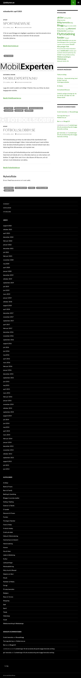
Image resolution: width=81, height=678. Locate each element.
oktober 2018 (7, 302)
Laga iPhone (9, 110)
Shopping (6, 601)
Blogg (60, 25)
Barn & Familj (7, 490)
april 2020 (6, 267)
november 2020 (8, 260)
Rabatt (68, 48)
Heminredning (8, 544)
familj (68, 31)
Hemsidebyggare (61, 42)
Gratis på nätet (72, 40)
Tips (75, 52)
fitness (72, 31)
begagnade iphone (21, 108)
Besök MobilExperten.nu (12, 98)
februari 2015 (7, 397)
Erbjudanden (62, 31)
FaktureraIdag (61, 74)
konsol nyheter (65, 44)
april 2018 (6, 309)
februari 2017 (7, 328)
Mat (67, 46)
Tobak (5, 612)
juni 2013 (6, 469)
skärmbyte (29, 110)
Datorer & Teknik (9, 74)
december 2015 (8, 374)
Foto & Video (7, 525)
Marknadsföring (8, 566)
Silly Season (9, 55)
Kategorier (7, 208)
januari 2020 (7, 271)
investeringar (72, 42)
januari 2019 (7, 298)
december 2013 (8, 446)
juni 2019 (6, 290)
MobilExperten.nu (20, 78)
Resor (58, 50)
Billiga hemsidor (61, 20)
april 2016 (6, 359)
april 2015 (6, 389)
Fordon (5, 517)
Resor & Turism (8, 597)
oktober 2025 (7, 229)
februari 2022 (7, 241)
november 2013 (8, 450)
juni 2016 (6, 351)
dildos (62, 28)
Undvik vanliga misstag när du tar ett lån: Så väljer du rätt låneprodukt (67, 95)
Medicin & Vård (8, 574)
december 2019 (8, 275)
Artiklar (5, 483)
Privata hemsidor (61, 48)
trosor (59, 55)
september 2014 (8, 412)
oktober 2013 (7, 454)
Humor (5, 547)
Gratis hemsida (62, 40)
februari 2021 (7, 256)
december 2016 (8, 332)
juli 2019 (6, 286)
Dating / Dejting (8, 502)
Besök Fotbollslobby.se (11, 167)
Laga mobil (19, 110)
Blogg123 (67, 121)
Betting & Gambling (9, 494)
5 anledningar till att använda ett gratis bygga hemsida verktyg (67, 127)
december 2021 (8, 248)
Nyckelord (7, 211)
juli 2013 (6, 465)
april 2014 (6, 431)
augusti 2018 (7, 305)
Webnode (59, 61)
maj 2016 (6, 355)
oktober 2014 (7, 408)
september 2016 (8, 340)
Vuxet (5, 620)
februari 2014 (7, 438)
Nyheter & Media (8, 582)
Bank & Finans (7, 486)
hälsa (67, 42)
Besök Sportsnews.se (10, 46)
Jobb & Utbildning (9, 555)
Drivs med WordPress (9, 675)
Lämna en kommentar (24, 27)
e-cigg (66, 28)
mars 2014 (6, 435)
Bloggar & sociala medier (70, 26)
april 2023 (6, 233)
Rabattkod (72, 48)
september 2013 (8, 457)
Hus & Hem (7, 551)
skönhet (71, 50)
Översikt (6, 204)
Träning (64, 54)
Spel (4, 604)
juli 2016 (6, 347)
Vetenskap (6, 616)
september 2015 (8, 378)
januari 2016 (7, 370)
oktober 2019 (7, 279)
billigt (71, 22)
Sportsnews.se (16, 23)
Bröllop (59, 28)
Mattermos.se (61, 117)
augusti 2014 (7, 416)
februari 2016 (7, 366)
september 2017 (8, 321)
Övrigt (5, 585)
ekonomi (72, 28)
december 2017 (8, 313)
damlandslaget (21, 188)
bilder (69, 18)
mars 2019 (6, 294)
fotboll (31, 188)
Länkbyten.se (8, 2)
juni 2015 (6, 381)
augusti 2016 (7, 343)
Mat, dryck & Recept (9, 570)
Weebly (64, 61)
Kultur (5, 559)
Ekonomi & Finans (9, 513)
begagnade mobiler (36, 108)
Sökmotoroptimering (68, 52)
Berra (59, 121)
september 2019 (8, 283)
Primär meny (78, 2)
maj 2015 (6, 385)
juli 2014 (6, 419)
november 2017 (8, 317)
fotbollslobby (42, 188)
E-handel (6, 509)
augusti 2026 (7, 226)
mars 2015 (6, 393)
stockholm (59, 52)
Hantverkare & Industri (10, 540)
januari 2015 (7, 400)
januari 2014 (7, 442)
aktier (60, 17)
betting (66, 18)
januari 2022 (7, 245)
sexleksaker (64, 51)
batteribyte (8, 108)
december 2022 (8, 237)
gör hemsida (61, 133)
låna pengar (61, 46)
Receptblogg (74, 112)
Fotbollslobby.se (19, 130)
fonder (61, 37)
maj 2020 (6, 264)
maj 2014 (6, 427)
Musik (5, 578)
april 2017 (6, 324)
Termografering (62, 115)
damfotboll (9, 188)
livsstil (72, 44)
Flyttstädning (66, 34)
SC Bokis (60, 86)
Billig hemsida (63, 22)
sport (75, 50)
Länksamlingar (8, 563)
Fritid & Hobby (8, 528)
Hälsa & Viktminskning (10, 536)
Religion (6, 593)
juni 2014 (6, 423)
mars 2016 (6, 362)
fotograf (67, 38)
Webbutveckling (70, 54)
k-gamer (59, 44)
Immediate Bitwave (63, 90)
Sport (5, 20)
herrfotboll (9, 190)
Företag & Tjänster (9, 521)
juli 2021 (6, 252)
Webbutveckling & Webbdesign (64, 58)
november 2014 (8, 404)
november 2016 (8, 336)
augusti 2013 (7, 461)
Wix (68, 61)
